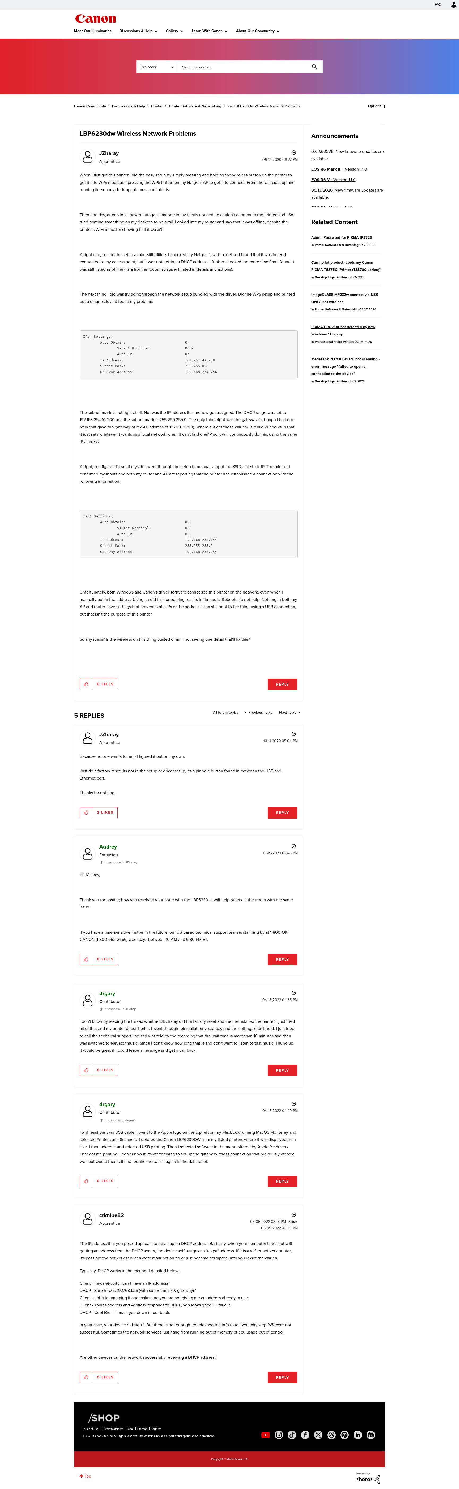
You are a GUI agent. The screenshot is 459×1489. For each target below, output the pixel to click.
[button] (303, 701)
